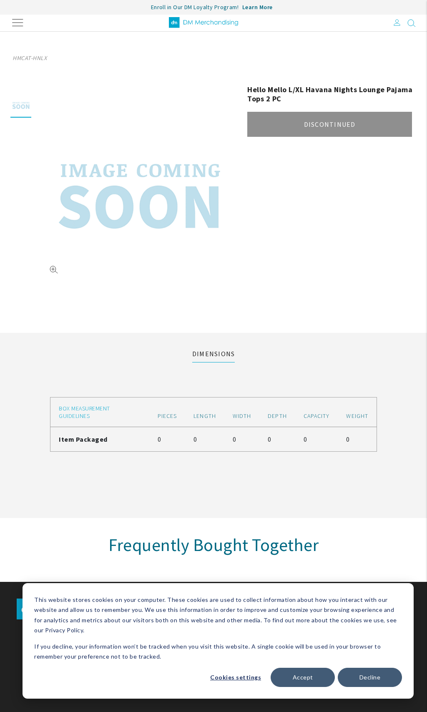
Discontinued (330, 124)
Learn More (257, 7)
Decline (370, 677)
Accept (303, 677)
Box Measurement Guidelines (84, 412)
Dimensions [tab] (213, 354)
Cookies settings (235, 677)
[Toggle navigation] (17, 22)
